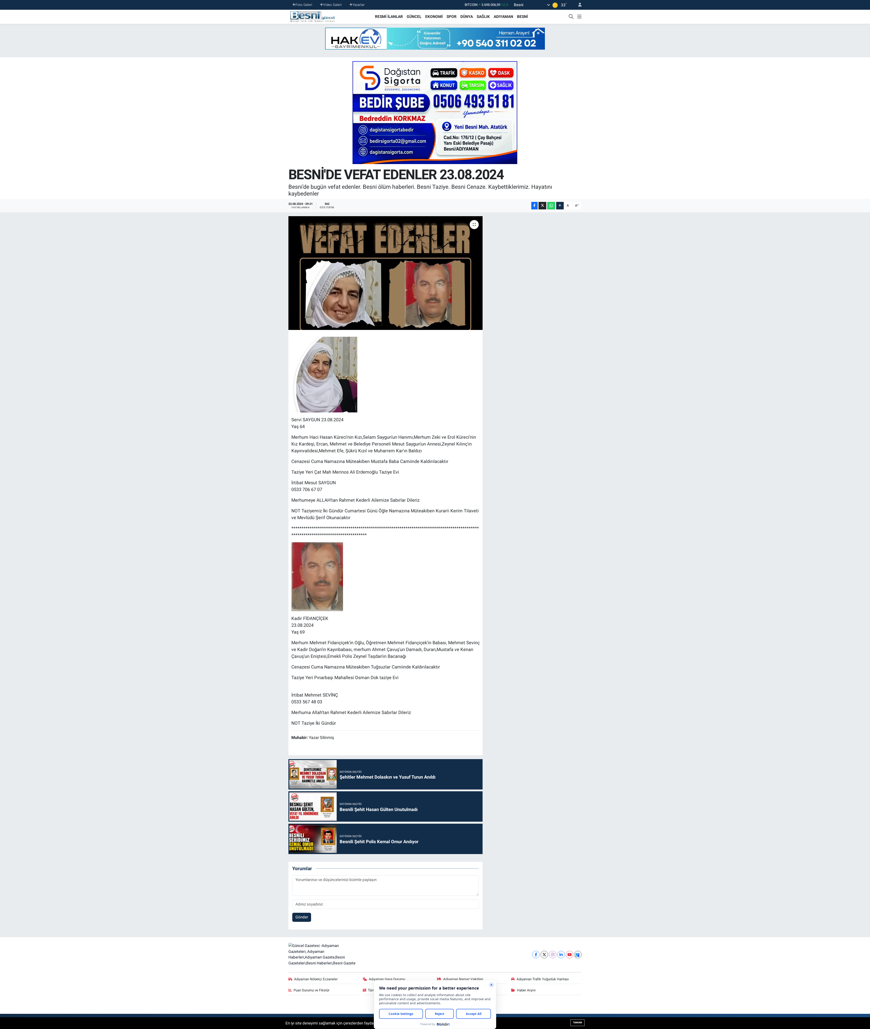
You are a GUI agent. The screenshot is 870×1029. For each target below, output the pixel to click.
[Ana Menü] (579, 17)
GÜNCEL (414, 16)
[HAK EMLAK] (435, 39)
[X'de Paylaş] (542, 205)
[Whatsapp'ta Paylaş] (551, 205)
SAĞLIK (483, 16)
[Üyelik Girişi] (578, 5)
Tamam (577, 1022)
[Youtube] (569, 954)
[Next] (578, 954)
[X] (544, 954)
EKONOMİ (434, 16)
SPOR (452, 16)
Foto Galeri (303, 5)
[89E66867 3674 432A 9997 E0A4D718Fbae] (324, 374)
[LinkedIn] (561, 954)
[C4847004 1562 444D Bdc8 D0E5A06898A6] (317, 576)
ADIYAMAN (503, 16)
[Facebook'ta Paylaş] (534, 205)
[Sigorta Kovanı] (435, 112)
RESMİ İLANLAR (389, 16)
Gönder (301, 917)
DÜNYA (466, 16)
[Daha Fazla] (560, 205)
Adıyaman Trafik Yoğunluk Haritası (543, 979)
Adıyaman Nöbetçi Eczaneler (316, 979)
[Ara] (571, 17)
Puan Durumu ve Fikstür (311, 990)
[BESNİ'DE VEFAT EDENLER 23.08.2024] (385, 273)
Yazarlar (359, 5)
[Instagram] (552, 954)
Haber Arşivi (526, 990)
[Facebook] (536, 954)
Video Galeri (332, 5)
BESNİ (522, 16)
